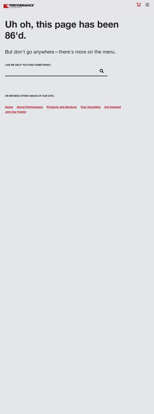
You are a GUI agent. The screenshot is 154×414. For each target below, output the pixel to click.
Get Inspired (112, 107)
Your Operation (90, 107)
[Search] (101, 71)
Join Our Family (15, 112)
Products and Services (62, 107)
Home (9, 107)
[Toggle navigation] (147, 6)
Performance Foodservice (19, 6)
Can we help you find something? (28, 65)
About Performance (30, 107)
